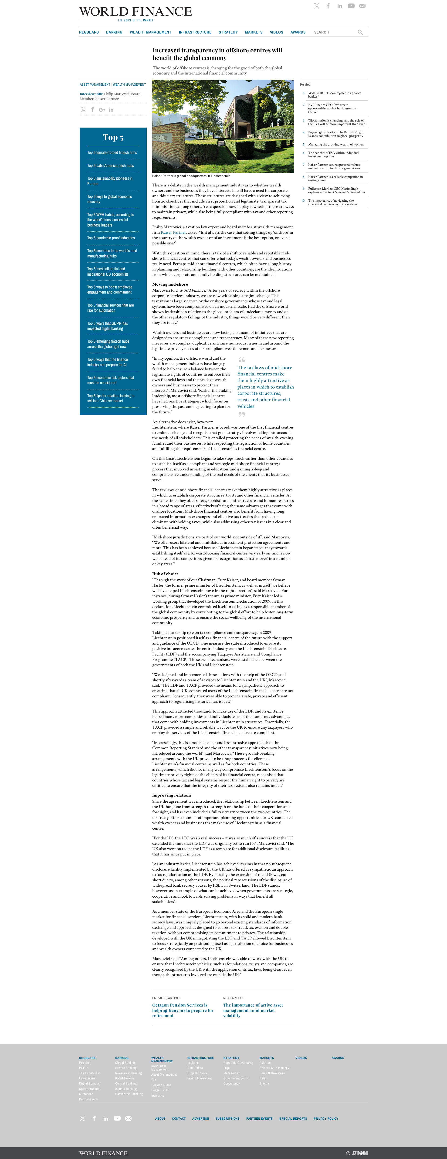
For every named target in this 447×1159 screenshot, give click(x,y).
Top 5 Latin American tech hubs (110, 165)
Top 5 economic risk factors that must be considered (110, 380)
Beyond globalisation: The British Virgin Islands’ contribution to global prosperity (335, 134)
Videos (276, 32)
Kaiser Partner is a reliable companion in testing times (335, 178)
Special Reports (293, 1118)
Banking (114, 32)
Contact (179, 1118)
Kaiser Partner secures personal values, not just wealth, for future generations (334, 166)
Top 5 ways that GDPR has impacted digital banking (107, 326)
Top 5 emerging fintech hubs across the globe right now (108, 344)
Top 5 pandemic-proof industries (111, 238)
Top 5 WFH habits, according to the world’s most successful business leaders (110, 219)
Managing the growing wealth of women (336, 144)
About (160, 1118)
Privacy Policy (326, 1118)
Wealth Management (151, 32)
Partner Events (259, 1118)
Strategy (228, 32)
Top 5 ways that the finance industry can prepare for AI (107, 362)
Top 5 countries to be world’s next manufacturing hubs (112, 253)
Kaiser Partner (173, 232)
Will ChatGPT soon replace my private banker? (334, 94)
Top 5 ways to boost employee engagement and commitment (109, 289)
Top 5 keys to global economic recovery (109, 199)
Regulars (89, 32)
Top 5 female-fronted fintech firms (112, 152)
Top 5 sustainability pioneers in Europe (109, 181)
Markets (254, 32)
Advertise (200, 1118)
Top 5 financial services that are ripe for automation (110, 308)
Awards (298, 32)
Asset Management (95, 84)
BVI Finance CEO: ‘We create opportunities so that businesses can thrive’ (332, 108)
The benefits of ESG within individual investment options (333, 154)
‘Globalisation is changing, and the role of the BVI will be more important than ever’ (336, 122)
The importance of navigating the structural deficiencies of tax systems (332, 202)
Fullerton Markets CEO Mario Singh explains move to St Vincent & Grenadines (336, 190)
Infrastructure (195, 32)
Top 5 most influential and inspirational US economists (108, 271)
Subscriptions (228, 1118)
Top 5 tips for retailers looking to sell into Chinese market (110, 398)
